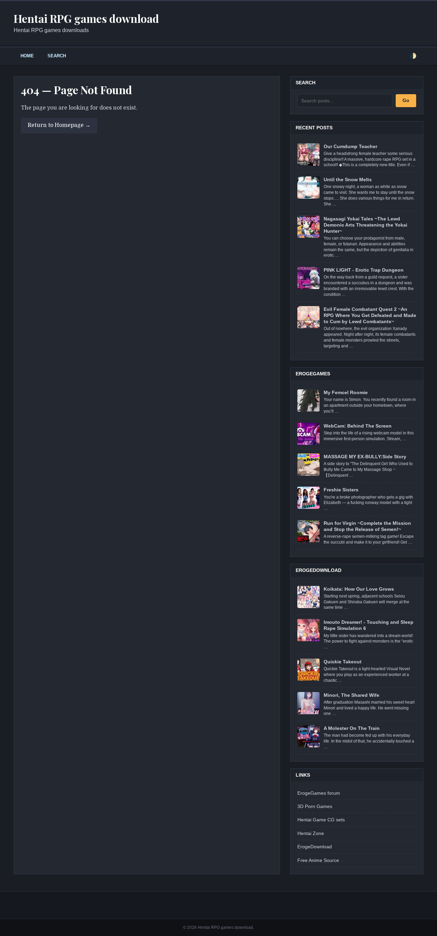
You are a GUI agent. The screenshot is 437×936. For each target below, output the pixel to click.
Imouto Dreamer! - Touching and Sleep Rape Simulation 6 (368, 625)
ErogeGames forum (318, 793)
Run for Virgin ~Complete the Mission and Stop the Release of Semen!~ (367, 526)
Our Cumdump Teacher (350, 146)
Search (56, 55)
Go (406, 100)
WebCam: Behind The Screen (358, 426)
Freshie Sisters (341, 489)
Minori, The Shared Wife (351, 695)
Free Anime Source (318, 860)
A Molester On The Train (352, 728)
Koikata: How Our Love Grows (359, 589)
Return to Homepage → (59, 125)
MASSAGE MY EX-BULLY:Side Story (365, 456)
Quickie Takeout (343, 661)
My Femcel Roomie (346, 392)
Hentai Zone (310, 833)
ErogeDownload (314, 846)
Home (27, 55)
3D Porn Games (314, 806)
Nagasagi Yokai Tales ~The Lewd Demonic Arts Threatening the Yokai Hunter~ (365, 225)
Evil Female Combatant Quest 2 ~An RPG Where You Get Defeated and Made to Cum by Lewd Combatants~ (370, 315)
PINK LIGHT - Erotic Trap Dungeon (364, 270)
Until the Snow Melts (348, 179)
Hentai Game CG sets (321, 819)
